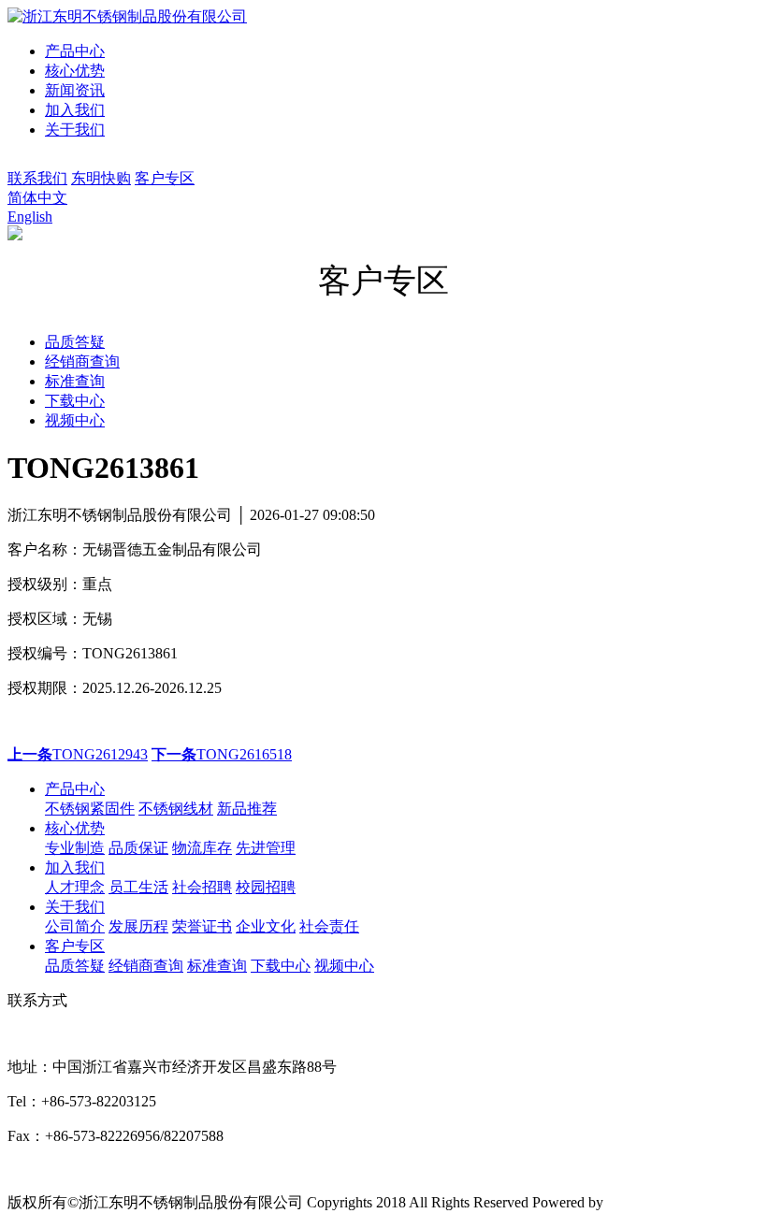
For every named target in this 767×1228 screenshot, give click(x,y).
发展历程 (138, 926)
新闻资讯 (75, 90)
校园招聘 (266, 887)
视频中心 (344, 966)
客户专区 (165, 178)
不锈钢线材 (175, 808)
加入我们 (75, 110)
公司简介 (75, 926)
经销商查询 (146, 966)
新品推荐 (247, 808)
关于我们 (75, 129)
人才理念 (75, 887)
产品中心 (75, 51)
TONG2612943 (77, 754)
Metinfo (630, 1202)
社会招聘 (202, 887)
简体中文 (37, 198)
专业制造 (75, 848)
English (29, 216)
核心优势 (75, 71)
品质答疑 (75, 966)
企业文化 (266, 926)
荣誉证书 (202, 926)
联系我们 (37, 178)
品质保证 (138, 848)
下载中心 (281, 966)
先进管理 (266, 848)
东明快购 (101, 178)
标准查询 (217, 966)
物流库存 (202, 848)
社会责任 (329, 926)
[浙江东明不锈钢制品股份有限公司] (127, 16)
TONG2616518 (222, 754)
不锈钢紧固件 (90, 808)
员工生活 (138, 887)
